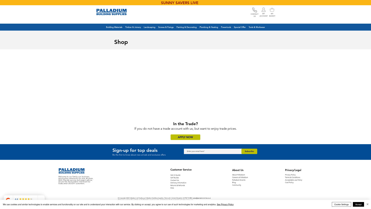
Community (236, 185)
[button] (114, 27)
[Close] (367, 204)
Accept (358, 204)
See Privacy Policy (225, 204)
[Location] (264, 10)
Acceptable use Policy (293, 180)
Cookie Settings (341, 204)
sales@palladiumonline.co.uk (202, 198)
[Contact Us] (255, 10)
